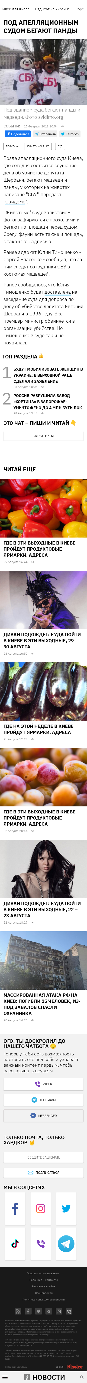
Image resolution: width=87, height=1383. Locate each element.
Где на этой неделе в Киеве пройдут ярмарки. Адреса (38, 729)
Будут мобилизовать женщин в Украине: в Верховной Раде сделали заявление (48, 375)
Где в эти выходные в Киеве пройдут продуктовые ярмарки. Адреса (39, 549)
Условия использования (43, 1273)
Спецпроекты (44, 1293)
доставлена (58, 292)
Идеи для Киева (15, 9)
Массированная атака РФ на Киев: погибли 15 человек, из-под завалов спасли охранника (42, 1004)
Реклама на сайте (43, 1286)
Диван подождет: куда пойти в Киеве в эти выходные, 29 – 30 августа (42, 640)
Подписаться (47, 1172)
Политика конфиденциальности (44, 1299)
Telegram (47, 1100)
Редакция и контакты (43, 1280)
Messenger (47, 1116)
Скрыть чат (43, 435)
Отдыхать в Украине (52, 9)
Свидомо (15, 201)
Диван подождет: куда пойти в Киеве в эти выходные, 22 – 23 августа (42, 909)
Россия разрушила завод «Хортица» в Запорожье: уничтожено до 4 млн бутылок (47, 401)
